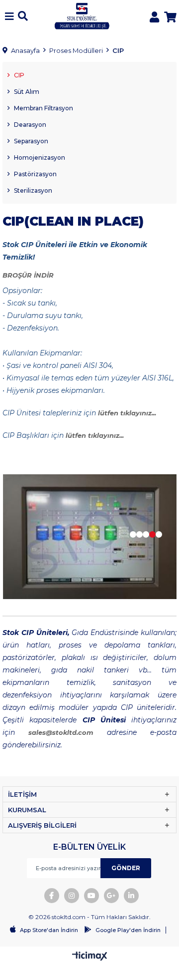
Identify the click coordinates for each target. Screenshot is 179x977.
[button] (133, 534)
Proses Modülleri (76, 50)
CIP (118, 50)
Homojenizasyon (39, 157)
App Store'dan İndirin (49, 930)
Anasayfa (25, 50)
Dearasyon (30, 124)
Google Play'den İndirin (128, 930)
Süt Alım (26, 91)
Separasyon (31, 141)
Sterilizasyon (33, 190)
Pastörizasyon (35, 174)
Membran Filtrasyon (43, 108)
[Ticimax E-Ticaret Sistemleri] (89, 957)
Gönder (125, 868)
